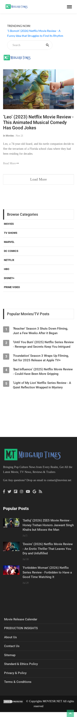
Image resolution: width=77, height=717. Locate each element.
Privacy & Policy (15, 673)
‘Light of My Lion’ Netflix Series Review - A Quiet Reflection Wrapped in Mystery (42, 385)
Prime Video (12, 287)
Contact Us (12, 646)
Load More (38, 179)
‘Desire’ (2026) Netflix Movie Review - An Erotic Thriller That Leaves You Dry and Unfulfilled (48, 548)
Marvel (9, 241)
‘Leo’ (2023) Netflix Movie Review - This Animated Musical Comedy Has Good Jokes (38, 122)
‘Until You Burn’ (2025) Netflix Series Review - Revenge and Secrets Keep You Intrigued (43, 344)
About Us (10, 637)
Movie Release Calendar (20, 619)
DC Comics (11, 251)
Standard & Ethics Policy (21, 664)
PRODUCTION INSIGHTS (21, 628)
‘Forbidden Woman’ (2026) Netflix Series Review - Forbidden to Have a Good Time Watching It (47, 572)
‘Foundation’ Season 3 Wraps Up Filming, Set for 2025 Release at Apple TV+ (41, 358)
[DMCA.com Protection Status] (13, 701)
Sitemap (9, 655)
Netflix (9, 260)
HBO (6, 269)
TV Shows (10, 232)
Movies (9, 223)
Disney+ (9, 278)
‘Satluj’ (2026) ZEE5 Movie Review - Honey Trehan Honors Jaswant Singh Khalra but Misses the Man (48, 525)
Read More (9, 163)
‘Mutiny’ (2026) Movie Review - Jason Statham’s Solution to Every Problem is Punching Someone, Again (31, 50)
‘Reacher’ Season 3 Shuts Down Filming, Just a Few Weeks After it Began (40, 331)
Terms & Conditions (17, 682)
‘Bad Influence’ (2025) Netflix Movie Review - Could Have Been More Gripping (43, 371)
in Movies (8, 135)
